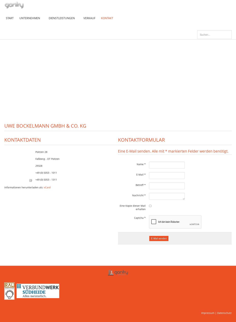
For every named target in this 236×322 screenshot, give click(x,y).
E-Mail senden (159, 238)
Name (141, 164)
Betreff (141, 185)
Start (10, 18)
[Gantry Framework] (118, 272)
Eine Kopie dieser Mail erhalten (133, 207)
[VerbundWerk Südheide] (37, 290)
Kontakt (107, 18)
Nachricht (139, 195)
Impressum (207, 313)
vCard (47, 187)
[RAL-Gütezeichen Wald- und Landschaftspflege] (9, 290)
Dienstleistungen (62, 18)
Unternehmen (29, 18)
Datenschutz (224, 313)
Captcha (140, 217)
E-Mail (141, 174)
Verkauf (89, 18)
